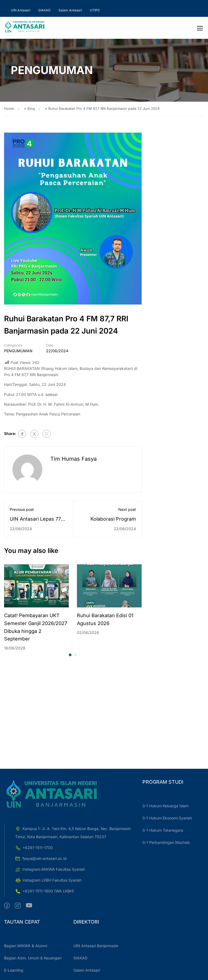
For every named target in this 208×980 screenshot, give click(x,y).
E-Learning (13, 970)
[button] (70, 655)
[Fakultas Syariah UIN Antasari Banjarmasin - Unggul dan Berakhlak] (25, 28)
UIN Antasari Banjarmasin (95, 945)
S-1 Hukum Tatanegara (162, 830)
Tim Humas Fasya (73, 459)
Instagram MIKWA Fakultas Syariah (53, 869)
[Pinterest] (47, 434)
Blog (31, 108)
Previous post (22, 509)
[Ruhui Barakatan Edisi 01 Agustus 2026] (109, 585)
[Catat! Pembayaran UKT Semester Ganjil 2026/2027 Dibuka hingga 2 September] (36, 585)
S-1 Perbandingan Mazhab (166, 842)
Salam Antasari (70, 10)
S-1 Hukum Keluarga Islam (165, 805)
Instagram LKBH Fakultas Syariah (52, 880)
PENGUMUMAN (18, 350)
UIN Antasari (20, 10)
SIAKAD (44, 10)
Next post (127, 509)
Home (9, 108)
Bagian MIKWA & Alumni (25, 945)
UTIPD (95, 10)
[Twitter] (34, 434)
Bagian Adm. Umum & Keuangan (32, 958)
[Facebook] (22, 434)
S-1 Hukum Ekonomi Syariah (167, 818)
